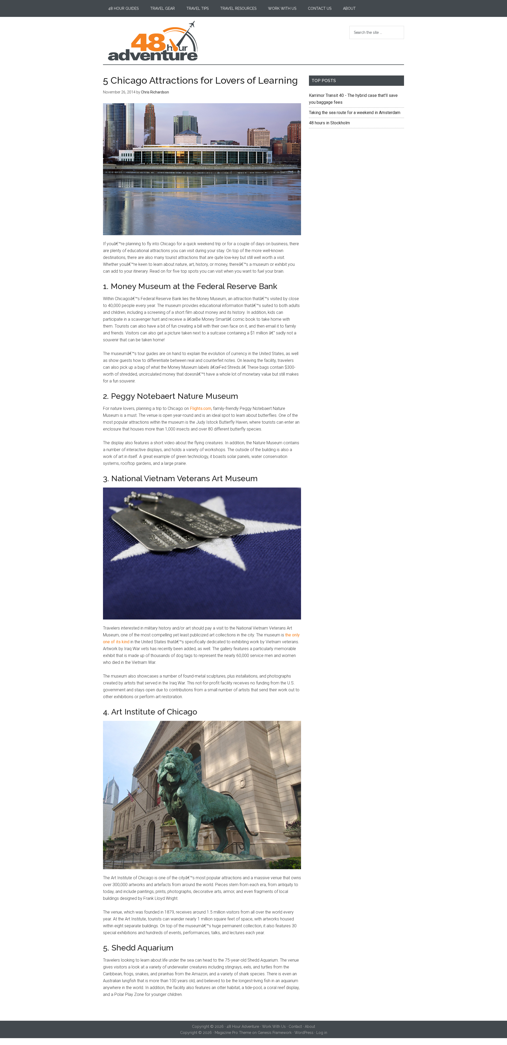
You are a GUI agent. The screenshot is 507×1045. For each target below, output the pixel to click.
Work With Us (274, 1026)
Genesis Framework (275, 1032)
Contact (295, 1026)
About (310, 1026)
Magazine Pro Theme (233, 1032)
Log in (321, 1032)
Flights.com (200, 408)
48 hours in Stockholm (329, 122)
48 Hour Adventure (153, 41)
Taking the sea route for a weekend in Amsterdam (354, 112)
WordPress (303, 1032)
